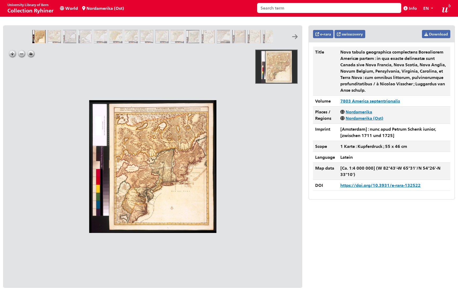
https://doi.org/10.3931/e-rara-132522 (380, 185)
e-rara (325, 34)
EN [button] (426, 8)
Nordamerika (359, 111)
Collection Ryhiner (30, 8)
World (71, 8)
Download (438, 34)
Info (412, 8)
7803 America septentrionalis (370, 101)
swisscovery (352, 34)
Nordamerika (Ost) (104, 8)
